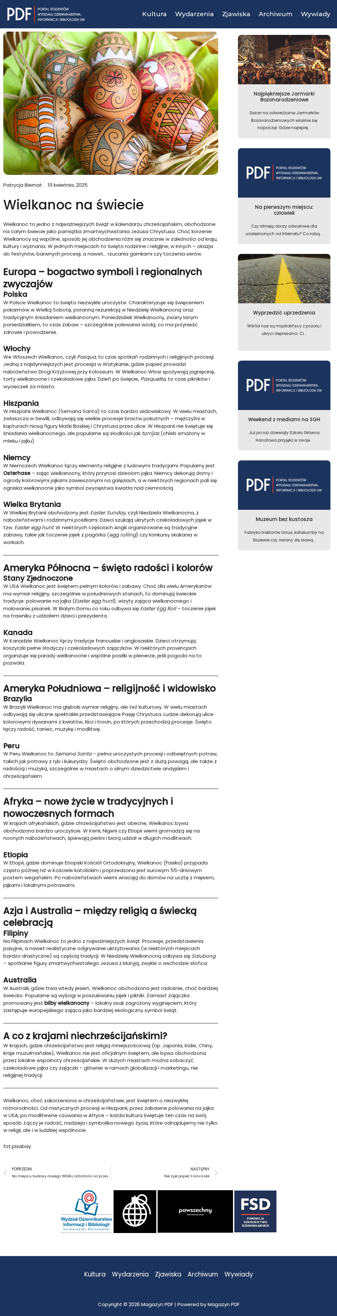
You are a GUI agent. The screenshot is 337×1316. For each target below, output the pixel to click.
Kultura (95, 1274)
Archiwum (203, 1274)
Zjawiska (168, 1274)
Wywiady (238, 1274)
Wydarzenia (130, 1274)
